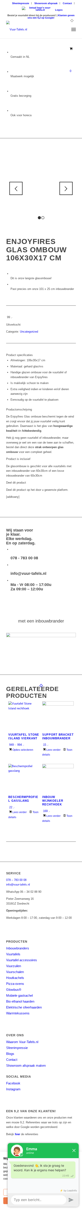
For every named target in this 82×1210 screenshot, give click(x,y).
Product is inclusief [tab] (18, 459)
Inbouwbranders (17, 948)
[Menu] (73, 29)
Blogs (10, 1054)
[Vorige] (16, 188)
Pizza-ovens (15, 984)
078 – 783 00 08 (16, 880)
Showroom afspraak (46, 3)
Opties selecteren (22, 749)
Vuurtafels (13, 954)
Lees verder (53, 749)
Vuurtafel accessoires (21, 960)
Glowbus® (13, 989)
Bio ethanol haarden (20, 1001)
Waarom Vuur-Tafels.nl (22, 1042)
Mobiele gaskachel (19, 995)
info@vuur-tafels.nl (28, 573)
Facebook (13, 1083)
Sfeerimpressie (20, 3)
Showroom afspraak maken (26, 1065)
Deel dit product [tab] (16, 482)
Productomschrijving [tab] (19, 409)
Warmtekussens (18, 1013)
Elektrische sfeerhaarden (24, 1007)
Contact (67, 3)
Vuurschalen (15, 972)
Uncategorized (29, 331)
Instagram (13, 1089)
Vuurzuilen (13, 966)
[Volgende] (66, 188)
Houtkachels (15, 978)
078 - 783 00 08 (24, 558)
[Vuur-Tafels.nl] (34, 29)
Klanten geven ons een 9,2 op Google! (51, 16)
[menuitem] (20, 3)
